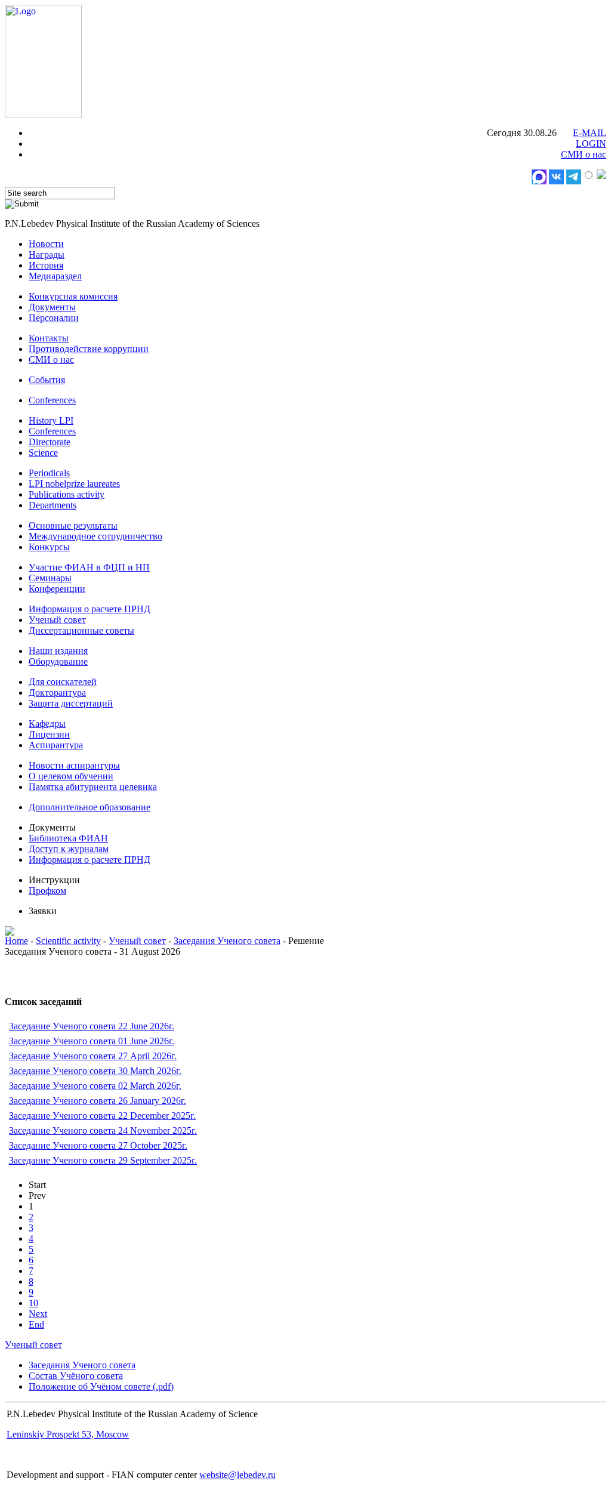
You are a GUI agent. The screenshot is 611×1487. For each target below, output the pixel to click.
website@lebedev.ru (237, 1475)
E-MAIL (589, 133)
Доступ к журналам (69, 849)
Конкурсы (49, 547)
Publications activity (66, 494)
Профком (47, 891)
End (36, 1324)
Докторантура (57, 692)
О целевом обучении (71, 776)
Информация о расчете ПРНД (89, 609)
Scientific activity (68, 941)
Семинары (50, 578)
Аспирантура (56, 745)
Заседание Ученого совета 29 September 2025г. (103, 1160)
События (47, 380)
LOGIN (591, 143)
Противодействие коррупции (89, 349)
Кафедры (47, 723)
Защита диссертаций (71, 703)
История (46, 265)
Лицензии (49, 734)
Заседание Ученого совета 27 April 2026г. (93, 1056)
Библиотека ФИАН (68, 838)
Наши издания (58, 651)
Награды (46, 254)
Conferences (52, 400)
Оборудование (58, 661)
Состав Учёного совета (76, 1376)
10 (33, 1303)
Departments (52, 505)
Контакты (49, 338)
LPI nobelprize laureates (74, 484)
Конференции (57, 589)
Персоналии (54, 318)
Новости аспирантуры (74, 765)
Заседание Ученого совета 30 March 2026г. (95, 1071)
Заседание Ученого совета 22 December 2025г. (102, 1115)
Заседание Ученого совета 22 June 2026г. (91, 1026)
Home (16, 941)
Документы (52, 307)
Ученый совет (57, 620)
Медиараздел (55, 276)
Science (43, 453)
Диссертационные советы (81, 630)
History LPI (51, 420)
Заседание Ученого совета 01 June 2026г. (91, 1041)
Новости (46, 244)
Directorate (49, 442)
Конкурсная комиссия (73, 296)
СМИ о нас (583, 154)
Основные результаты (73, 525)
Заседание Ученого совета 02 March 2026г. (95, 1086)
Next (38, 1314)
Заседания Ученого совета (227, 941)
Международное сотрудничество (95, 536)
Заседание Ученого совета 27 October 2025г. (98, 1145)
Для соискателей (63, 682)
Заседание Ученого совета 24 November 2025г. (103, 1130)
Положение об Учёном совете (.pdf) (101, 1386)
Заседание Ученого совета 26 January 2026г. (97, 1101)
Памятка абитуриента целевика (93, 787)
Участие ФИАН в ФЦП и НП (89, 567)
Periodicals (49, 473)
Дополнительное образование (89, 807)
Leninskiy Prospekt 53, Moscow (68, 1434)
